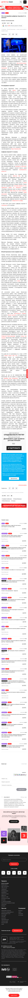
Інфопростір (4, 578)
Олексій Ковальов (17, 499)
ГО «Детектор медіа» (6, 901)
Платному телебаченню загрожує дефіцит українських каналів (13, 629)
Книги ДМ (3, 915)
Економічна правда (20, 313)
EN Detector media (5, 898)
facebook (20, 910)
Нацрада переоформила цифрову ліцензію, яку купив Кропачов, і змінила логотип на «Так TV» (13, 548)
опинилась (4, 205)
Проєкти (4, 881)
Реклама (3, 916)
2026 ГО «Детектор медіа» (9, 947)
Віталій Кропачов (6, 500)
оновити (24, 772)
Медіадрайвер (4, 890)
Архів (2, 924)
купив (25, 182)
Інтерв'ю (7, 555)
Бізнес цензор (12, 315)
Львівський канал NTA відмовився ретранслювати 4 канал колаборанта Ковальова (12, 671)
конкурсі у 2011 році (20, 166)
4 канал (13, 500)
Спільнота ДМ (14, 821)
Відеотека (3, 895)
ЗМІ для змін (4, 887)
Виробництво (4, 533)
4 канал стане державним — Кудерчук (9, 590)
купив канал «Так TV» (10, 355)
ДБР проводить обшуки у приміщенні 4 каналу (13, 651)
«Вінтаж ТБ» (16, 176)
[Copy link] (16, 34)
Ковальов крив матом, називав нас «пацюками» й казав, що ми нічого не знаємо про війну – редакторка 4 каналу (13, 682)
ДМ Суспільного (5, 886)
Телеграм (20, 913)
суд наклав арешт (21, 63)
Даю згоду (14, 995)
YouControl (4, 68)
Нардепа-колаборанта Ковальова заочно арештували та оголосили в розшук (13, 715)
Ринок (3, 13)
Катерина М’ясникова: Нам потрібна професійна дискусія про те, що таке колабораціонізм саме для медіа (13, 558)
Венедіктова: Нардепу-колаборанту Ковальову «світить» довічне (12, 725)
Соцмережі (21, 908)
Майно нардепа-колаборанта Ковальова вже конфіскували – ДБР (13, 705)
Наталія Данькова (10, 20)
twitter (19, 912)
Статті (7, 13)
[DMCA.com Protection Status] (9, 977)
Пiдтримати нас (17, 930)
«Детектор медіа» (22, 485)
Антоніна (3, 900)
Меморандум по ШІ (5, 913)
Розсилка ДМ (4, 922)
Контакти (3, 918)
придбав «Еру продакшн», (11, 378)
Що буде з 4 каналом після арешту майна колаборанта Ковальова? (13, 693)
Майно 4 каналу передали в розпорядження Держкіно (13, 619)
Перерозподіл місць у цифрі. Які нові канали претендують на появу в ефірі (11, 526)
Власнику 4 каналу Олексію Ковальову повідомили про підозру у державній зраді (12, 746)
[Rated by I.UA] (19, 977)
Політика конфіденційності (7, 912)
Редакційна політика (6, 910)
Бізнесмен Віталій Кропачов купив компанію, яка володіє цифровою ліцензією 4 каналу (13, 661)
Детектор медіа (5, 883)
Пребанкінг (4, 889)
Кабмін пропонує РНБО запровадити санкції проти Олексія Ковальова (12, 610)
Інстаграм (20, 915)
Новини (10, 533)
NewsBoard (3, 892)
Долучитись (14, 478)
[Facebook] (9, 34)
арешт (14, 90)
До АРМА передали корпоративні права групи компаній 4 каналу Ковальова (13, 581)
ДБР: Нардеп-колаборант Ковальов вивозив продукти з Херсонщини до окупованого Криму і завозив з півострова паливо (13, 736)
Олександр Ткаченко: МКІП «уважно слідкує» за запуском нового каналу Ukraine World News (11, 536)
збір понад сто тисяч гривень (18, 190)
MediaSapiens (4, 884)
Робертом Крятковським (8, 336)
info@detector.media (7, 946)
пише (18, 281)
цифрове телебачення (7, 499)
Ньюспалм (3, 904)
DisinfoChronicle (4, 893)
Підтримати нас (5, 919)
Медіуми (3, 906)
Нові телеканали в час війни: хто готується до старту (13, 569)
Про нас (3, 908)
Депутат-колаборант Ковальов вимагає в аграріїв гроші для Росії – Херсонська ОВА (13, 641)
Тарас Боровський (16, 149)
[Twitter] (13, 34)
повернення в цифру (17, 200)
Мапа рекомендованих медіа (8, 903)
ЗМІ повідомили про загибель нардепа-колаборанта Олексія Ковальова (13, 600)
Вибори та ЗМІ (4, 897)
